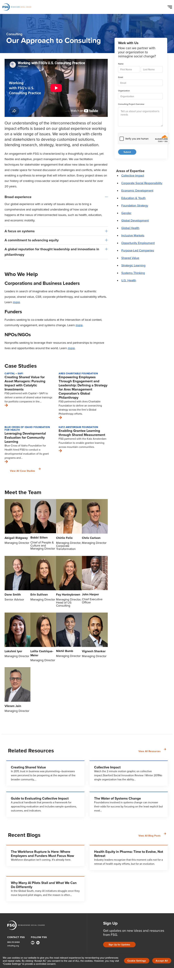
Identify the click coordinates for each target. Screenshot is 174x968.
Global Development (135, 220)
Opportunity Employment (138, 243)
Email (120, 77)
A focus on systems (20, 231)
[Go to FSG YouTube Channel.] (32, 942)
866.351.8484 (13, 942)
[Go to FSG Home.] (17, 7)
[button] (170, 6)
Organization (124, 91)
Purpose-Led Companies (137, 250)
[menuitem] (32, 944)
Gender (126, 213)
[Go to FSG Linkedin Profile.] (38, 942)
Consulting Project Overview (131, 104)
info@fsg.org (13, 946)
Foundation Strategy (134, 205)
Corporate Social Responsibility (141, 183)
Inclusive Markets (132, 235)
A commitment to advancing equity (32, 240)
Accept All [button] (162, 961)
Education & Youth (133, 198)
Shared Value (130, 258)
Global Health (130, 228)
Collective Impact (132, 175)
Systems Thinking (133, 273)
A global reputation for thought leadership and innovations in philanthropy (52, 252)
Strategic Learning (133, 265)
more (16, 302)
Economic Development (137, 190)
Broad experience (18, 196)
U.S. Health (128, 280)
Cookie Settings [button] (136, 961)
